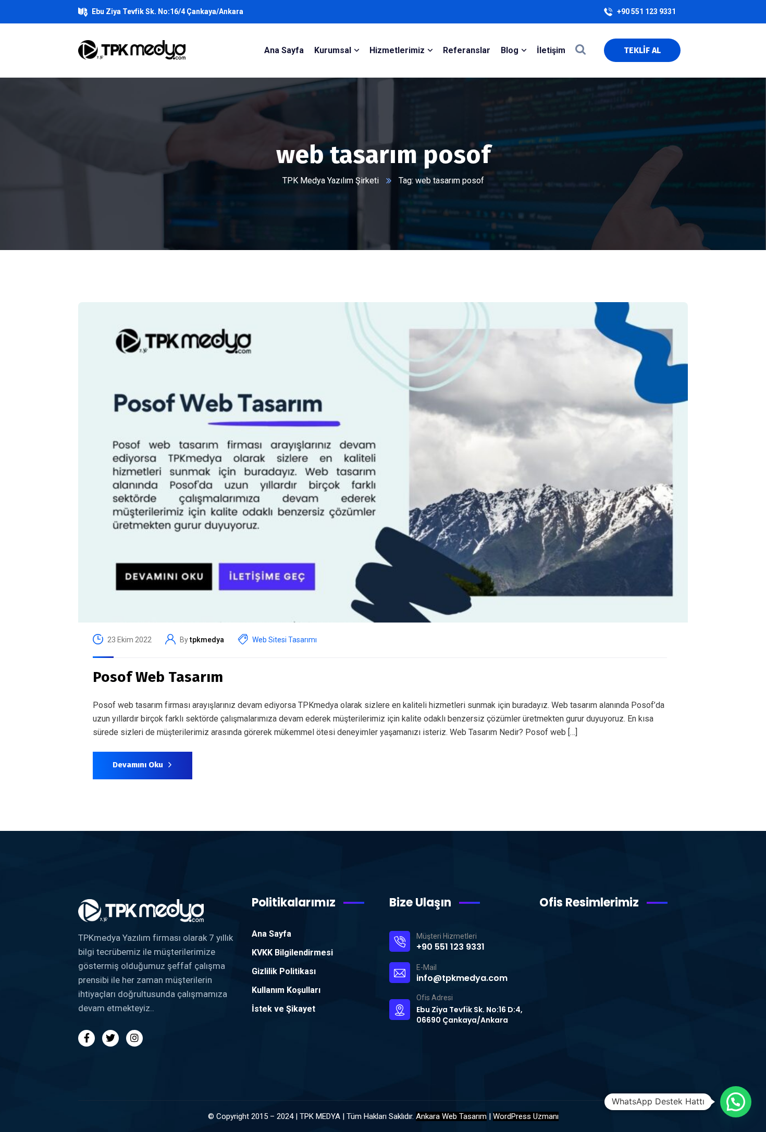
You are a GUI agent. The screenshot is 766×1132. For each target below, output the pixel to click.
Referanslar (466, 50)
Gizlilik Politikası (284, 971)
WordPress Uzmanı (526, 1116)
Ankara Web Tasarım (451, 1116)
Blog (509, 50)
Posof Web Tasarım (158, 677)
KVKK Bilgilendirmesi (292, 952)
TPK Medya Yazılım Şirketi (330, 180)
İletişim (551, 50)
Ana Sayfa (271, 934)
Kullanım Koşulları (286, 990)
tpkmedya (207, 640)
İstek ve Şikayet (283, 1009)
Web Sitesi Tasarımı (284, 640)
